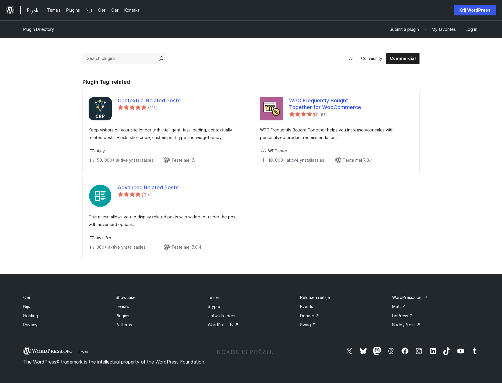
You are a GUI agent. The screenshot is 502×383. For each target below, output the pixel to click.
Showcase (126, 297)
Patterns (124, 324)
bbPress (402, 315)
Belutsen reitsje (315, 297)
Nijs (26, 306)
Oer (27, 297)
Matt (399, 306)
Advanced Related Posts (148, 187)
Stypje (214, 306)
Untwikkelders (221, 315)
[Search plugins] (161, 58)
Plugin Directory (38, 29)
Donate (309, 315)
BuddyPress (406, 324)
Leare (213, 297)
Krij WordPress (475, 10)
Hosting (30, 315)
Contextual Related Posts (149, 100)
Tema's (122, 306)
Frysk (83, 352)
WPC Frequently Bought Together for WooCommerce (325, 103)
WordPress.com (409, 297)
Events (306, 306)
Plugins (122, 315)
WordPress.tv (223, 324)
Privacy (30, 324)
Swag (308, 324)
